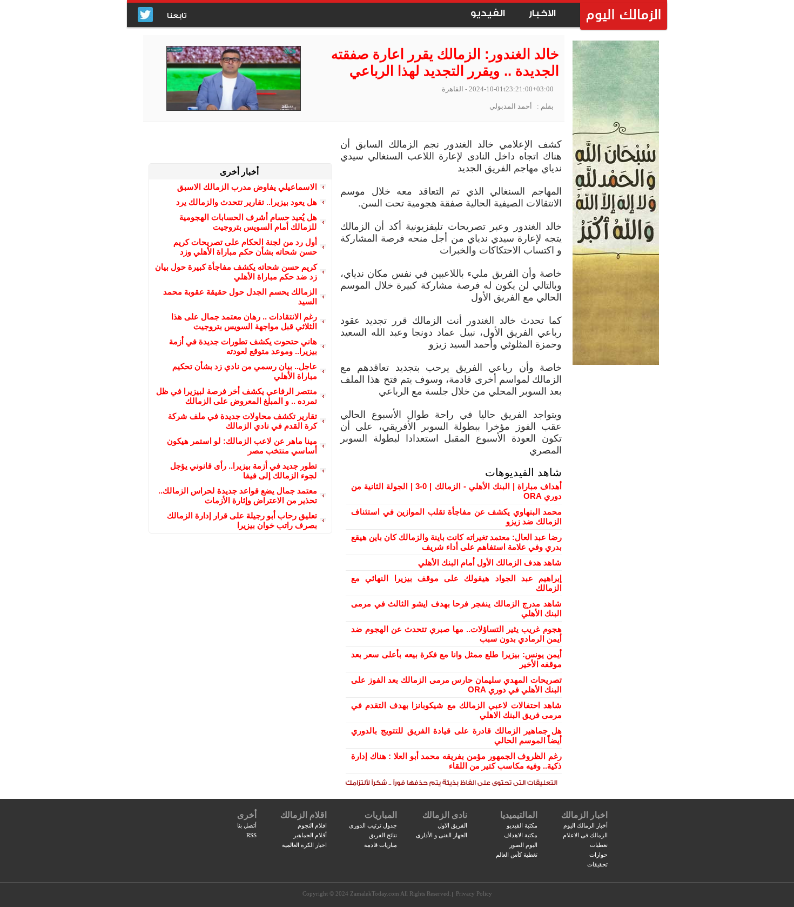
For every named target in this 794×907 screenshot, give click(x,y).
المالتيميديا (518, 814)
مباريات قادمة (380, 845)
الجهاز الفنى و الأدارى (441, 835)
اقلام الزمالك (303, 814)
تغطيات (599, 845)
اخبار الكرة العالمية (304, 845)
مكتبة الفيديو (522, 825)
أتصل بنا (247, 825)
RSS (251, 835)
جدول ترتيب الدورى (373, 825)
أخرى (247, 814)
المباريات (381, 814)
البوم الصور (523, 845)
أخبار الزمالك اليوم (585, 825)
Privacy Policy (474, 893)
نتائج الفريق (383, 835)
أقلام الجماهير (310, 835)
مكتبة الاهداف (520, 835)
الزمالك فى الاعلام (585, 835)
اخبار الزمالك (584, 814)
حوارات (598, 854)
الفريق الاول (452, 825)
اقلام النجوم (312, 825)
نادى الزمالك (444, 814)
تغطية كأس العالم (516, 854)
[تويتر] (145, 15)
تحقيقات (597, 864)
